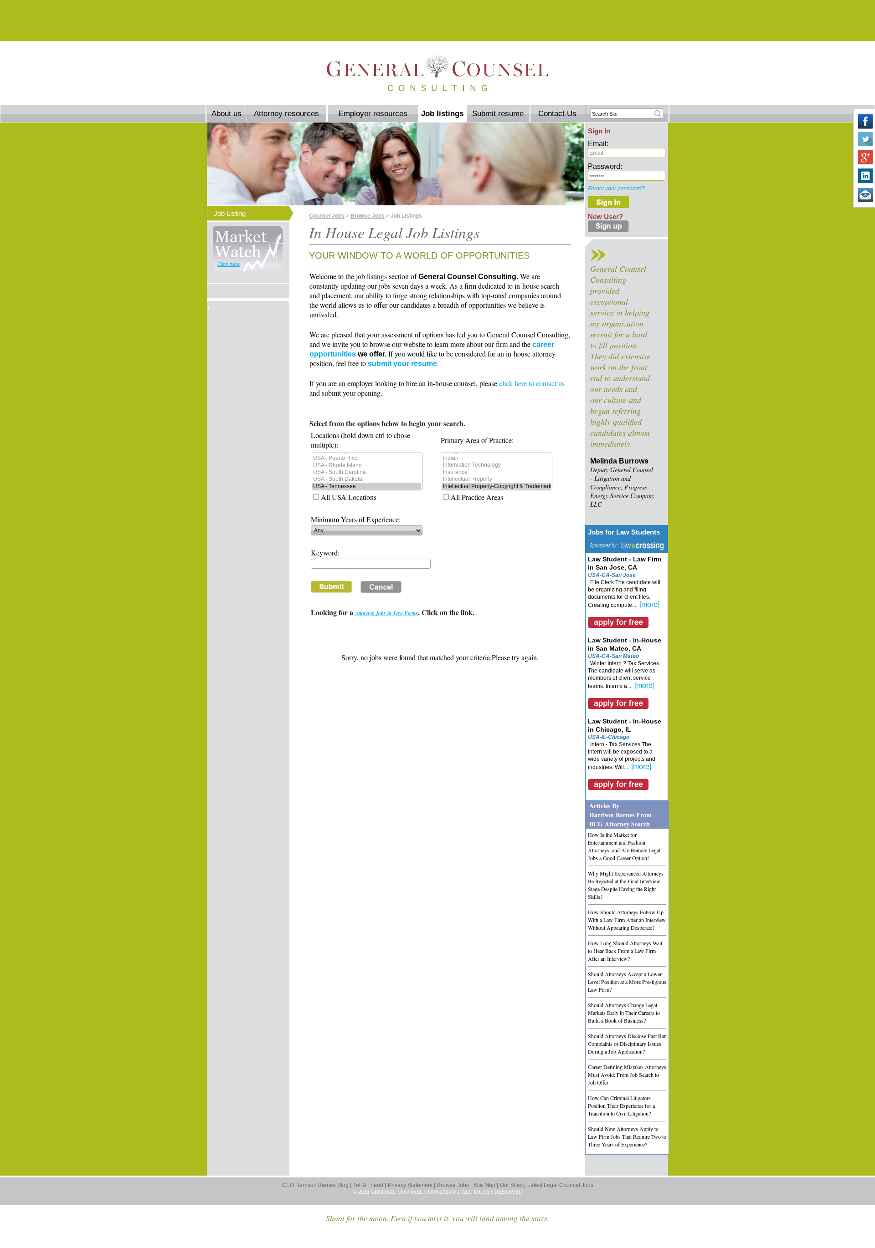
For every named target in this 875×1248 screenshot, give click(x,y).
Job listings (442, 113)
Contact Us (557, 113)
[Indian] (496, 458)
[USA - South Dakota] (366, 479)
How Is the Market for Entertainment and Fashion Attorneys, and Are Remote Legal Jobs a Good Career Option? (624, 846)
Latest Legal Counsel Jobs (560, 1185)
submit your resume (402, 363)
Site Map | (486, 1185)
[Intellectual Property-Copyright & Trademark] (496, 486)
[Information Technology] (496, 465)
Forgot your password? (616, 188)
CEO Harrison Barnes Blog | (316, 1185)
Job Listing (230, 213)
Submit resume (498, 113)
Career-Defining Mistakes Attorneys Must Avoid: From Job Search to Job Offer (627, 1074)
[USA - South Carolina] (366, 472)
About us (226, 113)
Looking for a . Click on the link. (392, 612)
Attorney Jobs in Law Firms (386, 613)
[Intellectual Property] (496, 479)
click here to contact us (532, 383)
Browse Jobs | (454, 1185)
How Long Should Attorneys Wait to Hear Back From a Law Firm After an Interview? (625, 950)
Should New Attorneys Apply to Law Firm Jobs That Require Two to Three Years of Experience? (627, 1136)
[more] (649, 604)
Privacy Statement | (411, 1185)
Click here (228, 264)
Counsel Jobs (327, 216)
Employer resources (373, 113)
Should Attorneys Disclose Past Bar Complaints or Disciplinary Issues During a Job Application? (627, 1043)
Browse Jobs (367, 216)
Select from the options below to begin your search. (387, 423)
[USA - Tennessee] (366, 486)
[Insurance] (496, 472)
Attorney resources (286, 113)
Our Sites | (512, 1185)
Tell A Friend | (369, 1185)
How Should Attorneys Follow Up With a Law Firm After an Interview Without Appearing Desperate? (627, 919)
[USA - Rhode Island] (366, 465)
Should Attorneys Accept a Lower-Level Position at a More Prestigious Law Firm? (627, 981)
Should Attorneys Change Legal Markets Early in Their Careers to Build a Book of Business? (624, 1012)
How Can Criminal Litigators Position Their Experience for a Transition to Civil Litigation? (621, 1105)
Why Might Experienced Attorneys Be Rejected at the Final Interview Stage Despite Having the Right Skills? (626, 885)
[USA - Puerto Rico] (366, 458)
